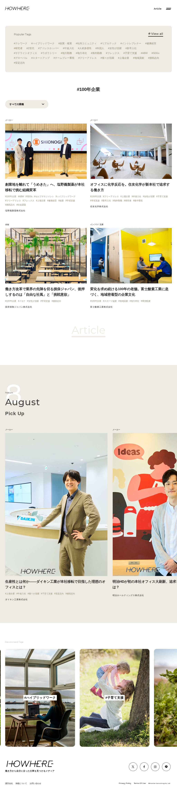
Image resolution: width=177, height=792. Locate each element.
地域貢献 (139, 58)
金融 (7, 224)
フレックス (113, 53)
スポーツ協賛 (110, 301)
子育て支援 (131, 53)
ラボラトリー (49, 53)
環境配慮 (146, 301)
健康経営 (151, 43)
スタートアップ (41, 58)
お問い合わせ (35, 783)
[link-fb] (133, 766)
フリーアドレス (88, 58)
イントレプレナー (131, 43)
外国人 (100, 48)
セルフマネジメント (44, 196)
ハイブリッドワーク (43, 43)
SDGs (156, 53)
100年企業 (11, 196)
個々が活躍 (108, 58)
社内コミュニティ (87, 43)
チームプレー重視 (64, 58)
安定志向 (20, 62)
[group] (40, 698)
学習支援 (71, 200)
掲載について (21, 783)
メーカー (9, 120)
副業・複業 (66, 43)
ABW (145, 53)
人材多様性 (85, 48)
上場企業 (124, 58)
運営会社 (9, 783)
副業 (62, 200)
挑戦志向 (154, 58)
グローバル (21, 58)
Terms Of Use (140, 783)
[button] (5, 517)
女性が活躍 (115, 48)
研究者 (18, 48)
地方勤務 (67, 53)
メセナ (22, 301)
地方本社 (82, 53)
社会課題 (22, 205)
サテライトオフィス (26, 53)
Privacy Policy (125, 783)
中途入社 (69, 48)
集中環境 (138, 200)
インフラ (94, 224)
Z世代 (31, 48)
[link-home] (17, 9)
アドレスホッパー (49, 48)
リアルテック (109, 43)
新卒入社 (132, 48)
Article (157, 8)
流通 (101, 224)
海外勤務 (97, 53)
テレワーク (21, 43)
